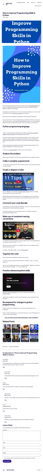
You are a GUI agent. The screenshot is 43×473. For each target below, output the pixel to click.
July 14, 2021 (7, 373)
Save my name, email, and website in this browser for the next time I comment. (19, 458)
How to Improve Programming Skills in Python (19, 14)
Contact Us (33, 2)
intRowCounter (25, 250)
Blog (28, 2)
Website (4, 452)
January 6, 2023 (7, 417)
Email (4, 447)
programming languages (14, 346)
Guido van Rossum (10, 134)
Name (4, 442)
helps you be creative (17, 113)
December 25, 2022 (7, 406)
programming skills (33, 105)
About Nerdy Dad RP (21, 2)
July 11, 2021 (5, 361)
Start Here (39, 2)
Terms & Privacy (38, 5)
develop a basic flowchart (24, 191)
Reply (4, 367)
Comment (5, 430)
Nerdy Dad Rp (9, 4)
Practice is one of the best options (9, 292)
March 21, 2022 (6, 384)
